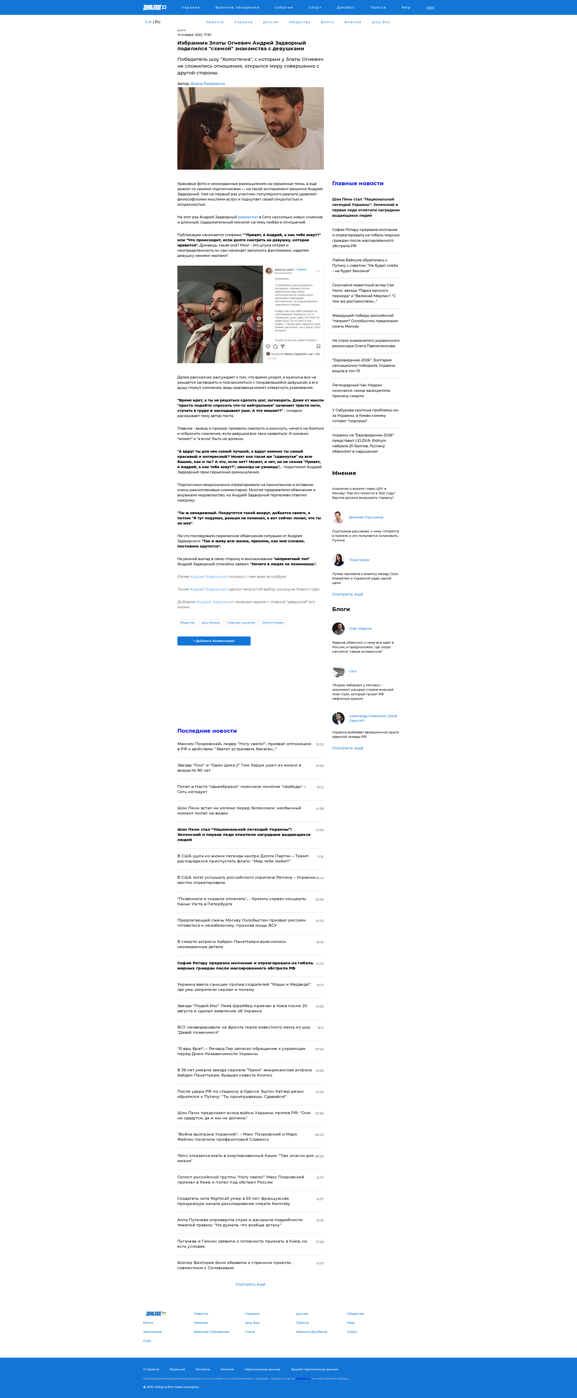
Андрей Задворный (208, 577)
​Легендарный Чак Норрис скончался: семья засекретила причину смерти (361, 390)
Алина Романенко (208, 84)
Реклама (227, 1369)
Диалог (182, 30)
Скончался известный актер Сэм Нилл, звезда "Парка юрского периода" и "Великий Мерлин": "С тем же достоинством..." (364, 293)
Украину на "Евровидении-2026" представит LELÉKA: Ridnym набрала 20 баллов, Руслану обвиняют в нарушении (363, 443)
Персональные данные (262, 1369)
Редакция (177, 1369)
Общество (187, 622)
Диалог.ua (303, 1378)
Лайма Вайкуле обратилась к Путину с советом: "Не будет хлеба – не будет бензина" (365, 265)
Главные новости (358, 183)
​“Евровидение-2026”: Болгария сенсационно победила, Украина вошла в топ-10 (363, 365)
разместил (248, 217)
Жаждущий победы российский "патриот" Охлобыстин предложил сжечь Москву (365, 320)
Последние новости (207, 731)
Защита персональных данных (314, 1369)
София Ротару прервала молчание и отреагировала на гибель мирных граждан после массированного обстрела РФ (366, 238)
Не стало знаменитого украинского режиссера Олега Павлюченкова (366, 343)
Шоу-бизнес (211, 622)
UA (148, 22)
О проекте (151, 1369)
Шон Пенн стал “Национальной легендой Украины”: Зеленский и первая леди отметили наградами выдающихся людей (366, 207)
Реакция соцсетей (241, 622)
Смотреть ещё (251, 1284)
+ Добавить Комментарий (213, 641)
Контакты (203, 1369)
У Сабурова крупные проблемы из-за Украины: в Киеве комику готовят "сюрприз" (365, 415)
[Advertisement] (250, 682)
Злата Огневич (273, 622)
